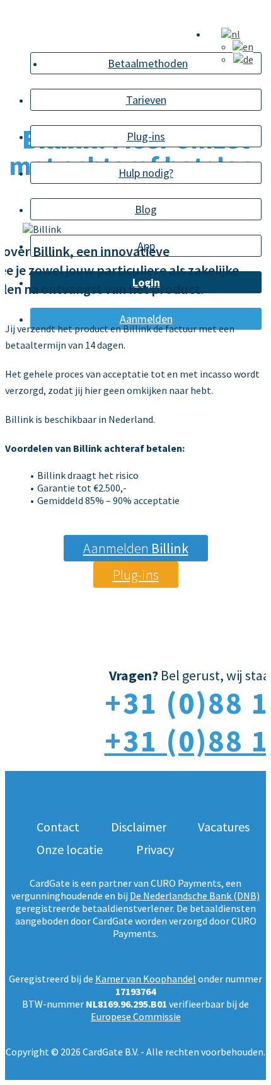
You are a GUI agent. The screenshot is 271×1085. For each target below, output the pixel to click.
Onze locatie (70, 849)
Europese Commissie (136, 1016)
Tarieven (146, 100)
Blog (146, 209)
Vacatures (224, 827)
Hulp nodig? (145, 173)
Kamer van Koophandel (145, 978)
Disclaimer (138, 827)
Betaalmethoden (148, 63)
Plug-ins (146, 136)
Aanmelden (135, 548)
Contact (58, 827)
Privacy (155, 849)
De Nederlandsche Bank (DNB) (195, 895)
